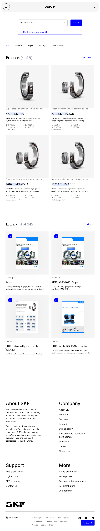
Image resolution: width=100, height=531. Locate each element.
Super (8, 282)
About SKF (64, 409)
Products (63, 414)
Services (63, 419)
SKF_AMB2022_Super (65, 282)
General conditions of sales (56, 521)
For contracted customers (72, 481)
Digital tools (12, 476)
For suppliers (65, 476)
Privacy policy (63, 518)
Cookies (34, 525)
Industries (64, 424)
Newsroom (64, 451)
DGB (62, 113)
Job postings (65, 490)
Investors (64, 441)
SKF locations (13, 481)
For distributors (67, 486)
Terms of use (49, 518)
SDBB (63, 184)
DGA (17, 184)
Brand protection (68, 471)
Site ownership (37, 521)
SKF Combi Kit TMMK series (69, 346)
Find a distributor (15, 471)
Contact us (11, 486)
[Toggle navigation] (6, 7)
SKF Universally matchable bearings (21, 348)
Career (62, 446)
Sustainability (66, 429)
